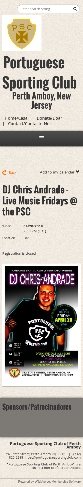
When (6, 226)
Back (12, 172)
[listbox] (60, 172)
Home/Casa (16, 118)
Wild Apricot (43, 481)
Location (8, 238)
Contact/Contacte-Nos (30, 123)
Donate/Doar (49, 118)
